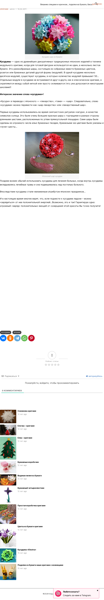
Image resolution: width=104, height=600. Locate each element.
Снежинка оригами (27, 411)
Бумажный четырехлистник (31, 488)
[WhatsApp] (24, 338)
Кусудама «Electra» (27, 549)
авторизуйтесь (95, 376)
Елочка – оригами (26, 426)
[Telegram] (17, 338)
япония (17, 332)
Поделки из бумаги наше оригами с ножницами (40, 565)
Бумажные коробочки (28, 462)
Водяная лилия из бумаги (30, 475)
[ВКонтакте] (3, 338)
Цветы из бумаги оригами (30, 526)
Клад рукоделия (22, 4)
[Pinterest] (31, 338)
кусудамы (5, 332)
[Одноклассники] (10, 338)
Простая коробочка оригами (32, 505)
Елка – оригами (25, 438)
